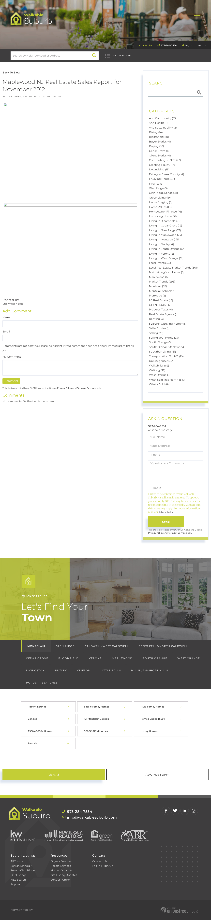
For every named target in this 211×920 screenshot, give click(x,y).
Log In (188, 45)
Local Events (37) (160, 262)
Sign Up (201, 45)
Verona (95, 658)
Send (166, 521)
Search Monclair (21, 865)
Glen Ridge (65, 646)
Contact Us (99, 861)
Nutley (61, 670)
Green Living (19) (160, 197)
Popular (16, 884)
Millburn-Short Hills (149, 670)
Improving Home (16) (163, 216)
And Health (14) (159, 122)
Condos (32, 718)
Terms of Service (86, 388)
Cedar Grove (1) (159, 151)
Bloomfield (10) (159, 136)
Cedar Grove (37, 658)
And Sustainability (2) (163, 127)
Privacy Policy (64, 388)
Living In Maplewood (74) (165, 234)
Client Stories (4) (160, 155)
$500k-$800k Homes (40, 731)
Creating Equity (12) (162, 164)
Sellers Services (61, 865)
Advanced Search (122, 56)
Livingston (35, 670)
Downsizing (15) (159, 169)
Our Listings (18, 875)
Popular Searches (42, 682)
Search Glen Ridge (23, 870)
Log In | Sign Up (102, 865)
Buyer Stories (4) (160, 141)
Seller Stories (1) (159, 328)
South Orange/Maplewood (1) (168, 347)
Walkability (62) (159, 365)
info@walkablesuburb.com (85, 817)
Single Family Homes (96, 706)
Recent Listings (37, 706)
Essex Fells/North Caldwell (163, 646)
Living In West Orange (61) (166, 258)
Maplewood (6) (158, 277)
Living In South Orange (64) (167, 248)
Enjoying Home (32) (162, 178)
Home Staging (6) (160, 202)
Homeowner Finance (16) (165, 211)
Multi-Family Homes (152, 706)
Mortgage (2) (157, 295)
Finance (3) (156, 183)
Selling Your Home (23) (164, 337)
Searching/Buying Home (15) (167, 323)
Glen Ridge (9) (158, 188)
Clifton (83, 670)
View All (53, 774)
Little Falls (111, 670)
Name (6, 317)
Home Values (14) (160, 207)
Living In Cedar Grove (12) (165, 225)
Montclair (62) (158, 286)
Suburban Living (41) (162, 351)
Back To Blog (11, 72)
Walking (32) (157, 370)
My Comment (11, 356)
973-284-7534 (169, 45)
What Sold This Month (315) (167, 379)
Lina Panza (13, 96)
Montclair (36, 646)
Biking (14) (156, 132)
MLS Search (18, 879)
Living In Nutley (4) (161, 244)
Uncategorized (12, 304)
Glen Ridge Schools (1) (163, 192)
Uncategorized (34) (161, 361)
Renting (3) (156, 318)
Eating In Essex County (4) (166, 174)
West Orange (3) (159, 375)
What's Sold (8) (159, 384)
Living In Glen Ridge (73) (165, 230)
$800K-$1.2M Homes (96, 731)
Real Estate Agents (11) (164, 314)
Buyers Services (61, 861)
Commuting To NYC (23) (165, 160)
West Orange (188, 658)
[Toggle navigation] (197, 15)
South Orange (155, 658)
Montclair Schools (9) (162, 291)
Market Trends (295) (162, 281)
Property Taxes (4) (161, 309)
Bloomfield (68, 658)
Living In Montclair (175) (164, 239)
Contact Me (145, 45)
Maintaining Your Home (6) (166, 272)
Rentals (32, 743)
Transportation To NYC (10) (166, 356)
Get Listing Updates (64, 875)
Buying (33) (156, 146)
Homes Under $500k (152, 718)
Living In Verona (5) (161, 253)
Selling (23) (156, 333)
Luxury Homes (148, 731)
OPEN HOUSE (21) (160, 305)
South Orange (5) (160, 342)
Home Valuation (61, 870)
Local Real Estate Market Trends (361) (173, 267)
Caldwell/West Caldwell (107, 646)
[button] (94, 55)
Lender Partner (61, 879)
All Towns (17, 861)
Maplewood (122, 658)
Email (6, 331)
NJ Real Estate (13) (161, 300)
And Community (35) (163, 118)
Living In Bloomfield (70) (165, 221)
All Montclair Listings (96, 718)
